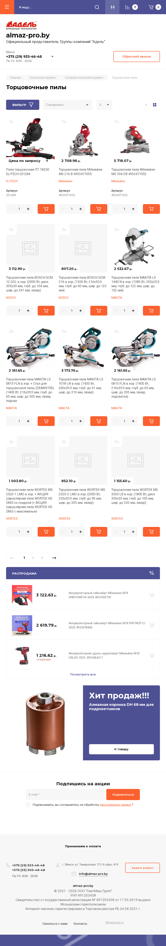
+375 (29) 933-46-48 (24, 57)
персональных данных (115, 805)
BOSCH (11, 298)
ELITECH (12, 181)
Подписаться (123, 794)
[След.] (54, 558)
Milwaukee (65, 181)
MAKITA (116, 298)
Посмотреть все (83, 674)
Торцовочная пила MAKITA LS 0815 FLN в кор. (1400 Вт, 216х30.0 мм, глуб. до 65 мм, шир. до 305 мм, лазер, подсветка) (133, 387)
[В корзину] (151, 595)
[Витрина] (154, 105)
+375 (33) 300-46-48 (28, 870)
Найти (97, 7)
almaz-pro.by (28, 35)
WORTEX (12, 518)
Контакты (80, 924)
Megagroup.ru (115, 922)
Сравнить (11, 121)
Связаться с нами (55, 924)
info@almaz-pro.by (93, 874)
